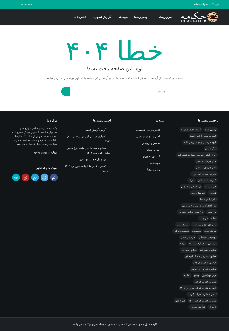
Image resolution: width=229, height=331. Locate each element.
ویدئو (196, 275)
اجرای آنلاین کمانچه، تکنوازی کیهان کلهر (196, 155)
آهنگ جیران (210, 148)
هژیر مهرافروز (209, 275)
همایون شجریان (189, 250)
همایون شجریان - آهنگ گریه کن (200, 256)
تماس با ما (80, 16)
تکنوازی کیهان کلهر (207, 180)
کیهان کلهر (180, 300)
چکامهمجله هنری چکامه (199, 17)
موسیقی (123, 16)
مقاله (213, 218)
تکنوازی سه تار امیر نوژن (204, 174)
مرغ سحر (211, 212)
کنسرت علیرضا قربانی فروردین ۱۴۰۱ (198, 288)
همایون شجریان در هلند (204, 262)
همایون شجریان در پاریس (203, 269)
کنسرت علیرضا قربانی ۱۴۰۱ (202, 300)
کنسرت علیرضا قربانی (205, 281)
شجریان (212, 193)
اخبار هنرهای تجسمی (206, 161)
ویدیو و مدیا (140, 16)
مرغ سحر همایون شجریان (191, 212)
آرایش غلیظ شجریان (191, 129)
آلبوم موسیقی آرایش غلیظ (203, 136)
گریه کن (212, 307)
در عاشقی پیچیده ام (191, 186)
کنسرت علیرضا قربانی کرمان (202, 294)
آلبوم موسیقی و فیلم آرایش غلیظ (199, 142)
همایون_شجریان (208, 250)
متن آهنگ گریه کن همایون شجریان (199, 205)
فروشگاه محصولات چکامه (206, 4)
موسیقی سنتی (188, 237)
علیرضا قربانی (198, 193)
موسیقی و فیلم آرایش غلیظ (202, 243)
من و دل (203, 218)
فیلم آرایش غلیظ (208, 199)
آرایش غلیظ (210, 129)
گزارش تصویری (101, 16)
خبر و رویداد (166, 16)
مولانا (182, 243)
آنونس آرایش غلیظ (95, 129)
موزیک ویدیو (210, 231)
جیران (191, 180)
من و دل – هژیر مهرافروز (92, 159)
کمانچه (187, 275)
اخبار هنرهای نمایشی (206, 167)
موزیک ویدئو (182, 224)
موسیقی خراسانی (207, 237)
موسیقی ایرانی (181, 231)
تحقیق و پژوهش (151, 143)
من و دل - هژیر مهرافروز (204, 224)
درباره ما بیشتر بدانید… (44, 152)
